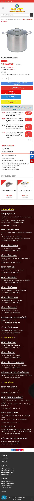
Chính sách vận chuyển (8, 483)
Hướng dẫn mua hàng (8, 469)
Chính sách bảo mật (7, 481)
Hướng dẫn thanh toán (8, 470)
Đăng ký (8, 1)
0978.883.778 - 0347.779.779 (12, 312)
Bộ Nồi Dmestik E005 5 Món (9, 190)
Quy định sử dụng (6, 487)
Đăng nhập (3, 1)
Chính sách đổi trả (7, 485)
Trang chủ (5, 458)
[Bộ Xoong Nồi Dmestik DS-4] (25, 184)
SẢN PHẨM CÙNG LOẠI (8, 176)
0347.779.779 (16, 225)
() (13, 1)
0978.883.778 (8, 225)
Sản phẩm (5, 461)
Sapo (20, 499)
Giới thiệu (4, 460)
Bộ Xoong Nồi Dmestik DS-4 (25, 191)
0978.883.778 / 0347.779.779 (12, 392)
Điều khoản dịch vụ (7, 474)
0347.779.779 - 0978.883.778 (12, 323)
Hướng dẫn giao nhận (7, 472)
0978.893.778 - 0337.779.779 (12, 434)
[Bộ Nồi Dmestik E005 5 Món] (9, 184)
